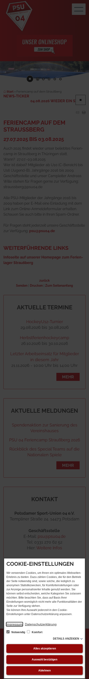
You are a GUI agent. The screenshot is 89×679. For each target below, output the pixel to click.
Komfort (36, 632)
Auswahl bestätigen (44, 659)
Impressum (14, 624)
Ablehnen (44, 670)
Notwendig (18, 632)
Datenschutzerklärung (41, 624)
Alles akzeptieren (44, 648)
